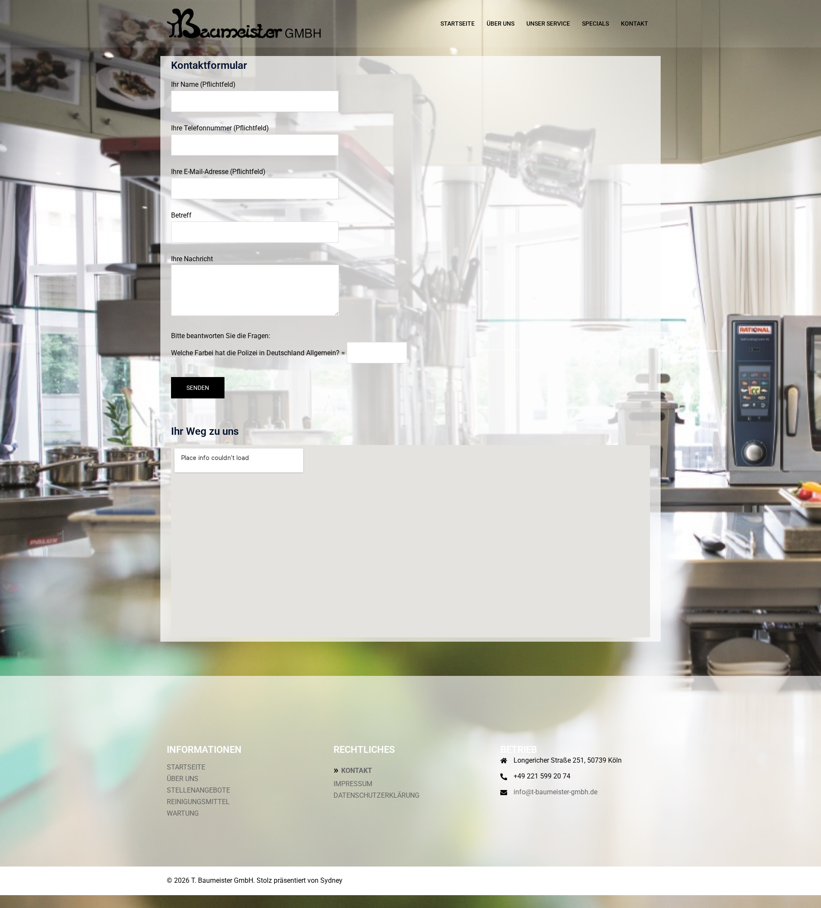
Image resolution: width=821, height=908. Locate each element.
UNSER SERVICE (548, 23)
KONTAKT (634, 23)
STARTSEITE (457, 23)
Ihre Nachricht (192, 259)
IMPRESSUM (353, 784)
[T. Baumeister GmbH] (244, 23)
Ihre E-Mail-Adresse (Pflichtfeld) (218, 172)
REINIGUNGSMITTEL (198, 802)
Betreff (181, 215)
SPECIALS (595, 23)
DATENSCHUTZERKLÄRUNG (376, 795)
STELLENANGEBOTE (198, 790)
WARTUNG (183, 813)
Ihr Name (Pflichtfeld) (203, 84)
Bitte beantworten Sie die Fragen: (258, 344)
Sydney (331, 880)
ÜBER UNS (500, 23)
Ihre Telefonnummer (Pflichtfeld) (220, 128)
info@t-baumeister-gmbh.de (555, 792)
